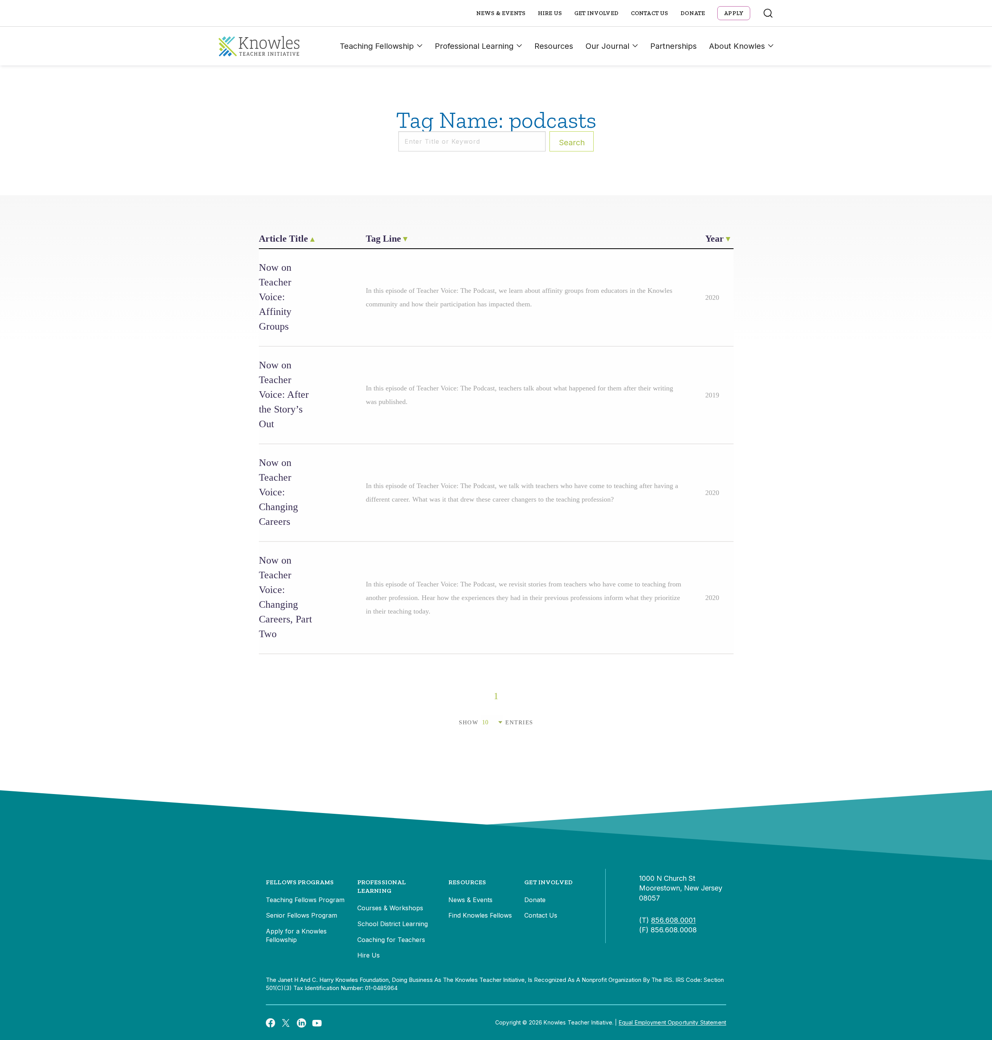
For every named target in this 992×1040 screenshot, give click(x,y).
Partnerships (673, 46)
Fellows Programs (300, 882)
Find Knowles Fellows (480, 915)
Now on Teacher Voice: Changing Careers (278, 492)
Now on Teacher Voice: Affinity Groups (275, 297)
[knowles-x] (286, 1023)
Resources (553, 46)
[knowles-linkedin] (301, 1023)
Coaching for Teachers (391, 940)
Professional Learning (474, 46)
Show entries (496, 722)
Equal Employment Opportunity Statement (672, 1022)
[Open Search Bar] (768, 13)
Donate (692, 13)
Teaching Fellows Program (305, 900)
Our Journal (607, 46)
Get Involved (596, 13)
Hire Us (550, 13)
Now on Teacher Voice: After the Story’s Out (284, 394)
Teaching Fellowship (377, 46)
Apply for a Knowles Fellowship (296, 935)
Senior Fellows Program (301, 915)
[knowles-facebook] (270, 1023)
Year (714, 239)
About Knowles (737, 46)
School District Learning (392, 924)
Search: (572, 142)
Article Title (283, 239)
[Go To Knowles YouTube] (317, 1022)
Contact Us (649, 13)
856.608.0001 (673, 920)
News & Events (500, 13)
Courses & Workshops (390, 908)
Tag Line (383, 239)
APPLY (734, 13)
